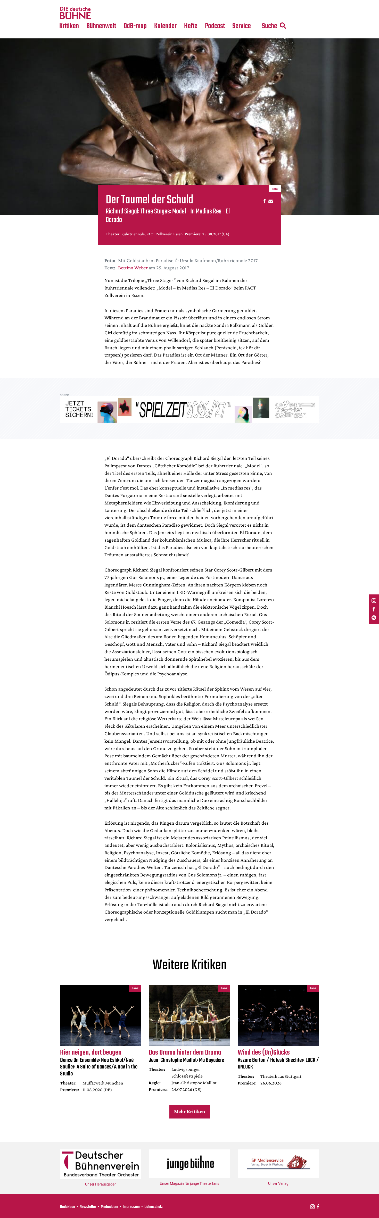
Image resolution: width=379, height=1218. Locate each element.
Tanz (65, 3)
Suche (269, 26)
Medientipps (100, 13)
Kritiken (69, 26)
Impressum (131, 1207)
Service (241, 26)
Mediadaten (245, 13)
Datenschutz (153, 1207)
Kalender (165, 26)
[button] (263, 201)
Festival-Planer (171, 13)
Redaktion (67, 1207)
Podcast (215, 26)
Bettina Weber (133, 267)
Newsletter (88, 1207)
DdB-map (135, 26)
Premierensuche (172, 3)
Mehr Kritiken (189, 1111)
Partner (241, 3)
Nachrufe (97, 3)
